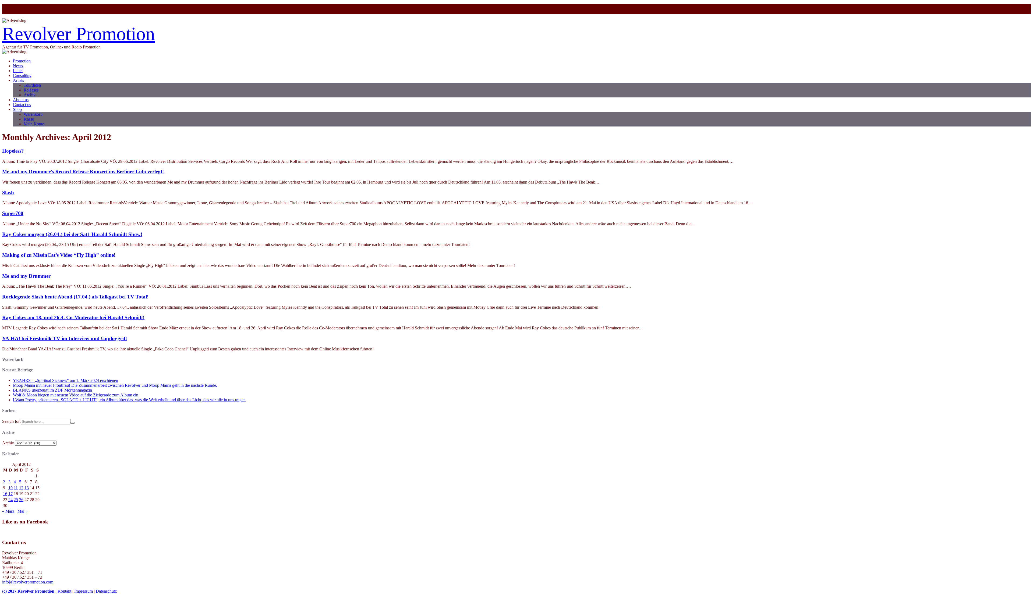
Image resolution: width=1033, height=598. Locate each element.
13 (26, 488)
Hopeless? (13, 151)
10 (10, 488)
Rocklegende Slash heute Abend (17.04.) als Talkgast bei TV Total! (75, 297)
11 (16, 488)
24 (10, 499)
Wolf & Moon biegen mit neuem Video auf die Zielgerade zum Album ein (75, 395)
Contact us (22, 104)
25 (16, 499)
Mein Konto (34, 124)
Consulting (22, 75)
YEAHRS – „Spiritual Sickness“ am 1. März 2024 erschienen (65, 380)
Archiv (30, 95)
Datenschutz (106, 591)
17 (10, 493)
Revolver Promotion (78, 33)
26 (21, 499)
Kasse (29, 119)
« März (8, 511)
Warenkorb (33, 114)
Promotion (22, 61)
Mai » (22, 511)
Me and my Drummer (26, 276)
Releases (31, 90)
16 (5, 493)
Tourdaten (32, 85)
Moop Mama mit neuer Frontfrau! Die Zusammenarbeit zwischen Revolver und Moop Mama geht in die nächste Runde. (115, 385)
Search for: (11, 421)
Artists (18, 80)
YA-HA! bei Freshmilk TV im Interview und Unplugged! (64, 338)
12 (21, 488)
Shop (17, 109)
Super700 (12, 213)
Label (18, 70)
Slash (8, 192)
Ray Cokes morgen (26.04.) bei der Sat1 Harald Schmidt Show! (72, 234)
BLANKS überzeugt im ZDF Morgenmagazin (52, 390)
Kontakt (64, 591)
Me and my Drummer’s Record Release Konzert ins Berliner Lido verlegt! (83, 171)
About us (21, 99)
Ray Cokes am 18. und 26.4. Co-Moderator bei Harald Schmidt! (73, 317)
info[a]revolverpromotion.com (27, 582)
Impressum (83, 591)
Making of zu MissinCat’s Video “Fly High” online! (58, 255)
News (18, 66)
